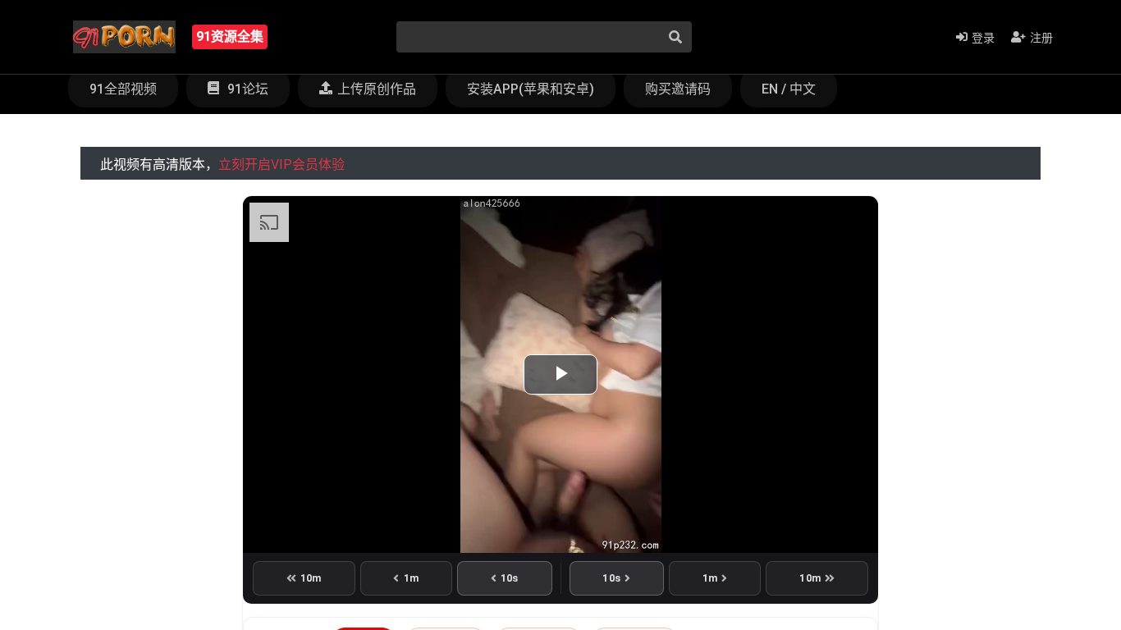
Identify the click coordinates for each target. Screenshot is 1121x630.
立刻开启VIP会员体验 (281, 164)
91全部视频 (123, 89)
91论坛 (246, 89)
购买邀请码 (678, 89)
